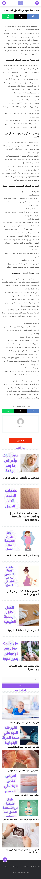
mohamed (20, 427)
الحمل (32, 867)
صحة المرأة (25, 867)
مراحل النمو (6, 867)
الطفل (38, 867)
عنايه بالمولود (15, 867)
